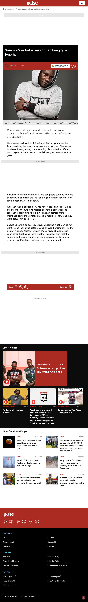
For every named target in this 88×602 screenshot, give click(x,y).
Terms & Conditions (11, 565)
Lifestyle (6, 546)
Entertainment (11, 9)
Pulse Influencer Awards (57, 565)
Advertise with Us (10, 561)
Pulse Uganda (8, 585)
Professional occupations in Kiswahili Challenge (51, 370)
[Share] (73, 66)
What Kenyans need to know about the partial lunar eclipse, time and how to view (29, 444)
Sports (50, 538)
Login (82, 3)
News (19, 437)
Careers (50, 542)
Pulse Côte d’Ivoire (55, 581)
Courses (50, 546)
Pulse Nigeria (8, 576)
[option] (15, 407)
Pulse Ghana (8, 581)
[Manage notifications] (83, 598)
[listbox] (44, 406)
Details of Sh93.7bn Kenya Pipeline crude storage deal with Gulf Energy (28, 463)
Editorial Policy (53, 561)
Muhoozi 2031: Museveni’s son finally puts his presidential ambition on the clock (72, 482)
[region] (44, 406)
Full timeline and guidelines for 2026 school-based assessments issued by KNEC (29, 480)
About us (6, 557)
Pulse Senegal (53, 576)
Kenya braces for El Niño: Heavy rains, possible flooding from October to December (70, 464)
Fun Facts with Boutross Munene (13, 411)
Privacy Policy (53, 557)
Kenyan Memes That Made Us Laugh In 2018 (69, 411)
